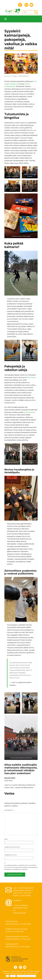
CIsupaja (14, 76)
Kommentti (9, 810)
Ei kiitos (12, 976)
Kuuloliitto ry (13, 84)
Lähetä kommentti (14, 874)
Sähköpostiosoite (12, 847)
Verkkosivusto (10, 855)
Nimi (6, 839)
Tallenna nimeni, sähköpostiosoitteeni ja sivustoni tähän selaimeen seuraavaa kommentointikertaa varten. (20, 867)
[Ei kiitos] (40, 974)
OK (7, 976)
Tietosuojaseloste (19, 913)
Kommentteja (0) (23, 76)
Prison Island (31, 377)
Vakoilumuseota (29, 412)
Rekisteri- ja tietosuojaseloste (26, 976)
